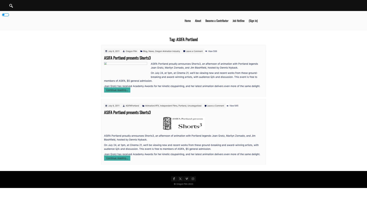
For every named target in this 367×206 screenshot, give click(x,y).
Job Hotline (238, 20)
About (198, 20)
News (151, 51)
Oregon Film (131, 51)
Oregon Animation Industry (167, 51)
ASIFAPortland (132, 105)
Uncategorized (194, 105)
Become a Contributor (216, 20)
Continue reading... (118, 90)
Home (188, 20)
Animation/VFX (152, 105)
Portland (182, 105)
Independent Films (168, 105)
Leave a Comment (194, 51)
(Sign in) (253, 20)
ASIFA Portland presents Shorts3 (127, 58)
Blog (145, 51)
